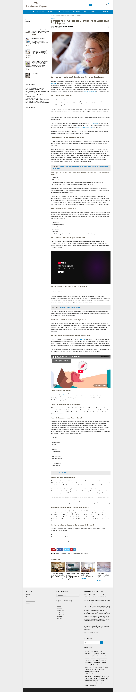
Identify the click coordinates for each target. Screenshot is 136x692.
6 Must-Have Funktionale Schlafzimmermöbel (87, 575)
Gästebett (93, 658)
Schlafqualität (88, 676)
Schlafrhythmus (105, 676)
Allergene (87, 651)
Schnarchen (54, 83)
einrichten (103, 653)
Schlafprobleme (76, 553)
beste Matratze (94, 651)
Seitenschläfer (88, 683)
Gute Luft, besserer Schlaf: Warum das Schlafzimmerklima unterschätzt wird (35, 89)
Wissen (86, 553)
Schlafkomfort (99, 673)
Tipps (82, 553)
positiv (65, 394)
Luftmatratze (97, 662)
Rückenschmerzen (89, 669)
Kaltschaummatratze (102, 658)
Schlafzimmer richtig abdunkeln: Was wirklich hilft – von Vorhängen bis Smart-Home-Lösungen (58, 576)
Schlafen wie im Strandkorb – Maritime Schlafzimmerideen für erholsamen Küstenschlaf (37, 102)
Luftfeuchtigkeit (88, 662)
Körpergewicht (88, 660)
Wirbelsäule (105, 683)
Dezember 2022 (60, 614)
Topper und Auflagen (61, 541)
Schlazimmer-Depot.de (90, 91)
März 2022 (59, 618)
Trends (99, 683)
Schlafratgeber (96, 676)
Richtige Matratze (98, 667)
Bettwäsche (76, 11)
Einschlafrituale (88, 655)
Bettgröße (102, 651)
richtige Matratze (57, 537)
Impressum (28, 598)
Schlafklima (82, 339)
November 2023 (60, 612)
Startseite (53, 15)
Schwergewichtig (100, 680)
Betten (50, 11)
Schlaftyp (96, 678)
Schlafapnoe (63, 553)
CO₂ (93, 653)
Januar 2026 (59, 603)
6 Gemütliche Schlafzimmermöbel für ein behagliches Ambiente (103, 576)
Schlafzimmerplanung (90, 680)
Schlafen (69, 553)
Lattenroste (40, 11)
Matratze (104, 662)
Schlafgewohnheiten (89, 673)
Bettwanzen (87, 653)
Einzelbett (96, 655)
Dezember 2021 (60, 620)
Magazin (105, 11)
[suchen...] (90, 5)
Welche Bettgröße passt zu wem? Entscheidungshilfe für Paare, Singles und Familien (73, 576)
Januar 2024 (59, 608)
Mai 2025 (59, 606)
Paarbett (93, 664)
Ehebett (97, 653)
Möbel (84, 11)
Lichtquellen (96, 660)
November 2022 (60, 616)
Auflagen (57, 11)
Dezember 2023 (60, 610)
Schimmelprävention (99, 669)
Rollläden (106, 667)
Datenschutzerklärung (30, 601)
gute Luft (87, 658)
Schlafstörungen (88, 678)
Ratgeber (92, 11)
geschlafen (95, 123)
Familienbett (103, 655)
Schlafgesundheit (94, 671)
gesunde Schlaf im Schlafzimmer (84, 127)
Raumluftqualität (89, 667)
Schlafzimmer (103, 678)
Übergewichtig (93, 685)
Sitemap (28, 603)
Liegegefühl (103, 660)
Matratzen (31, 11)
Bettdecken (66, 11)
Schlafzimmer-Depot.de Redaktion (64, 26)
